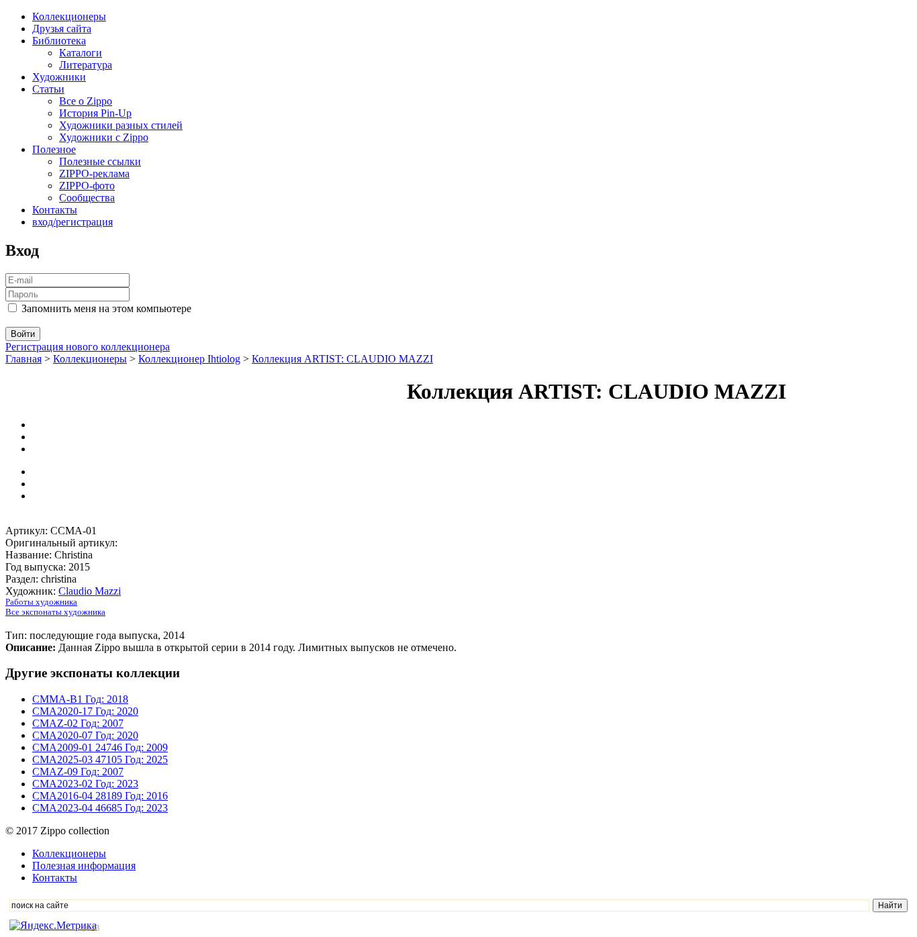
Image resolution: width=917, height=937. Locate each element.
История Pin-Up (95, 113)
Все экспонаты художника (55, 612)
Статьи (48, 89)
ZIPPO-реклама (94, 173)
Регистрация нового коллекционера (87, 346)
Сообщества (87, 197)
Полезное (54, 149)
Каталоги (80, 52)
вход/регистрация (72, 222)
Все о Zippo (85, 101)
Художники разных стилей (121, 125)
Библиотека (59, 40)
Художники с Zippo (103, 137)
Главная (23, 358)
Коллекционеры (69, 16)
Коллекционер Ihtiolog (189, 358)
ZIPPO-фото (87, 185)
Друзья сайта (61, 28)
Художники (59, 77)
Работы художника (41, 602)
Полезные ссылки (100, 161)
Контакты (54, 209)
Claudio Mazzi (89, 591)
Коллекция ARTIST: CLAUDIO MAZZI (342, 358)
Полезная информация (84, 865)
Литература (85, 64)
